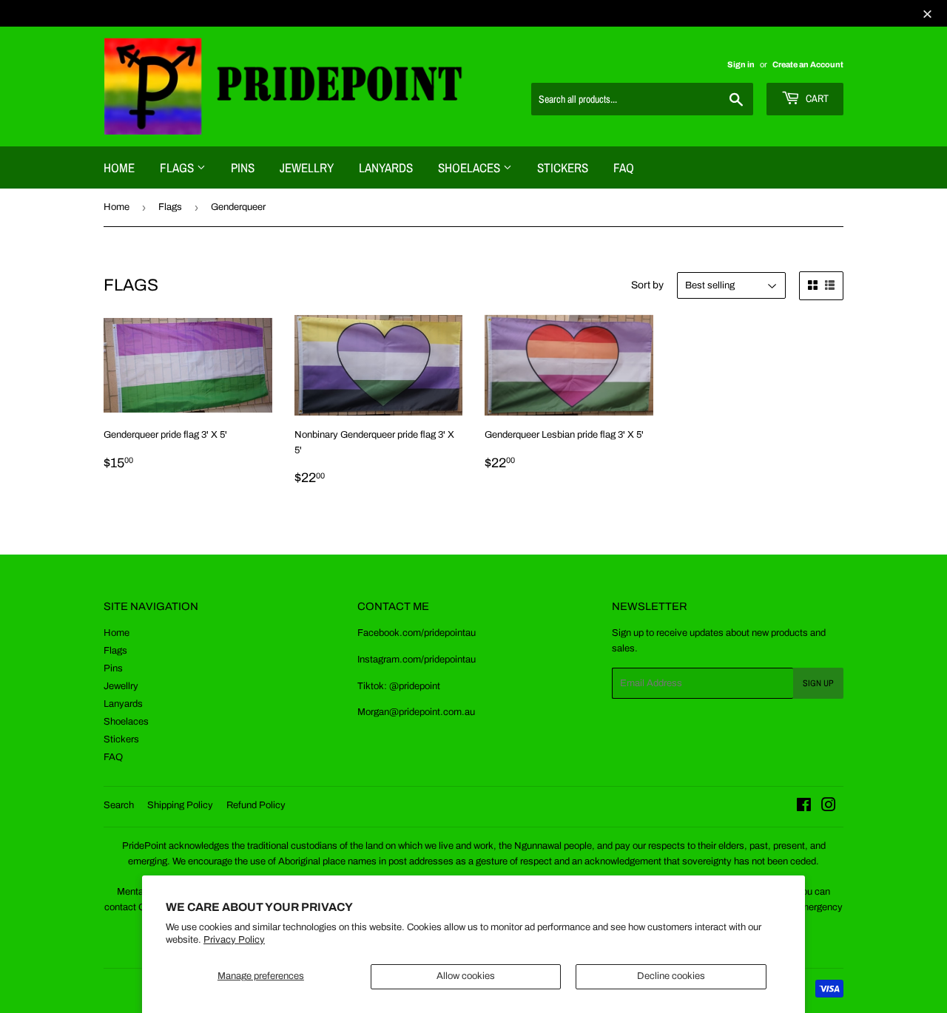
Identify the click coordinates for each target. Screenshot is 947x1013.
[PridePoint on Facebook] (804, 807)
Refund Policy (256, 805)
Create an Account (807, 64)
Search (119, 805)
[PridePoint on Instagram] (828, 807)
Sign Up (818, 683)
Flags (178, 167)
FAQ (623, 167)
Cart (816, 98)
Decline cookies (671, 976)
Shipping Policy (180, 805)
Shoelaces (470, 167)
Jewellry (307, 167)
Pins (243, 167)
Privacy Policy (234, 940)
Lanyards (386, 167)
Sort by (647, 285)
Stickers (562, 167)
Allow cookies (466, 976)
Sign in (741, 64)
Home (119, 167)
